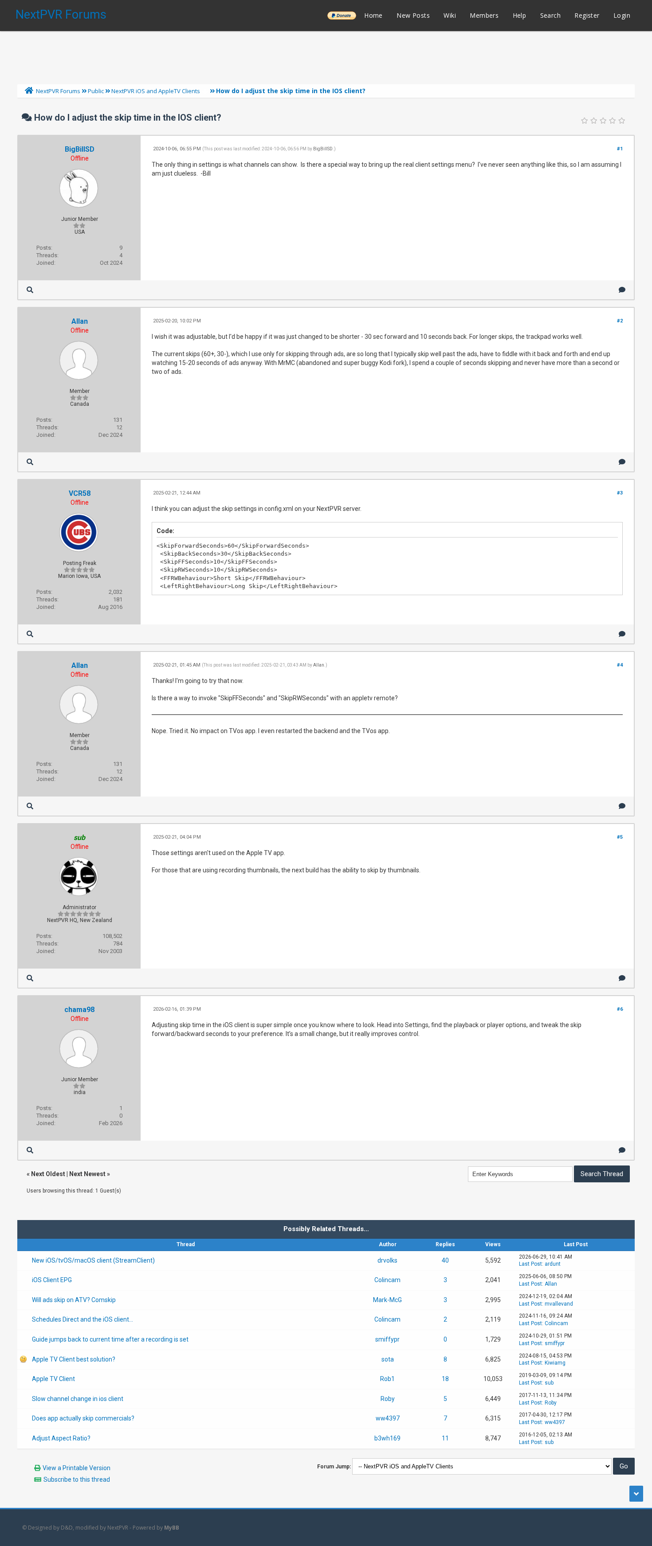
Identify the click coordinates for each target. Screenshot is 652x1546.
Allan (79, 321)
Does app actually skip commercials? (83, 1418)
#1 (620, 149)
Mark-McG (387, 1299)
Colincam (387, 1279)
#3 (620, 493)
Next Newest (87, 1173)
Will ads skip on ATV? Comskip (74, 1299)
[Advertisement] (326, 55)
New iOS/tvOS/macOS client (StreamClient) (93, 1260)
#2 (620, 321)
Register (586, 15)
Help (519, 15)
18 (445, 1378)
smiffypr (387, 1339)
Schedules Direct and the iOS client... (82, 1319)
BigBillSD (79, 149)
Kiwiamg (555, 1363)
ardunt (553, 1264)
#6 (620, 1009)
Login (621, 15)
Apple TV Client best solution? (73, 1359)
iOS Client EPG (52, 1279)
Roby (388, 1398)
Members (484, 15)
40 (445, 1260)
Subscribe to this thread (76, 1479)
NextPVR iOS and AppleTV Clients (155, 91)
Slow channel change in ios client (77, 1398)
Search (550, 15)
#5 (620, 837)
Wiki (450, 15)
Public (96, 91)
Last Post (530, 1264)
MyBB (171, 1527)
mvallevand (559, 1304)
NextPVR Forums (61, 15)
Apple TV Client (53, 1378)
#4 (620, 665)
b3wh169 (387, 1438)
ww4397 (388, 1418)
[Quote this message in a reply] (622, 289)
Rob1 (387, 1378)
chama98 (79, 1009)
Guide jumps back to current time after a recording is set (110, 1339)
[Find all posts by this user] (30, 289)
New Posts (413, 15)
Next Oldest (48, 1173)
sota (387, 1359)
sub (549, 1383)
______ (341, 15)
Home (373, 15)
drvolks (387, 1260)
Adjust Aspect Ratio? (61, 1438)
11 (445, 1438)
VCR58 (79, 493)
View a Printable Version (76, 1467)
